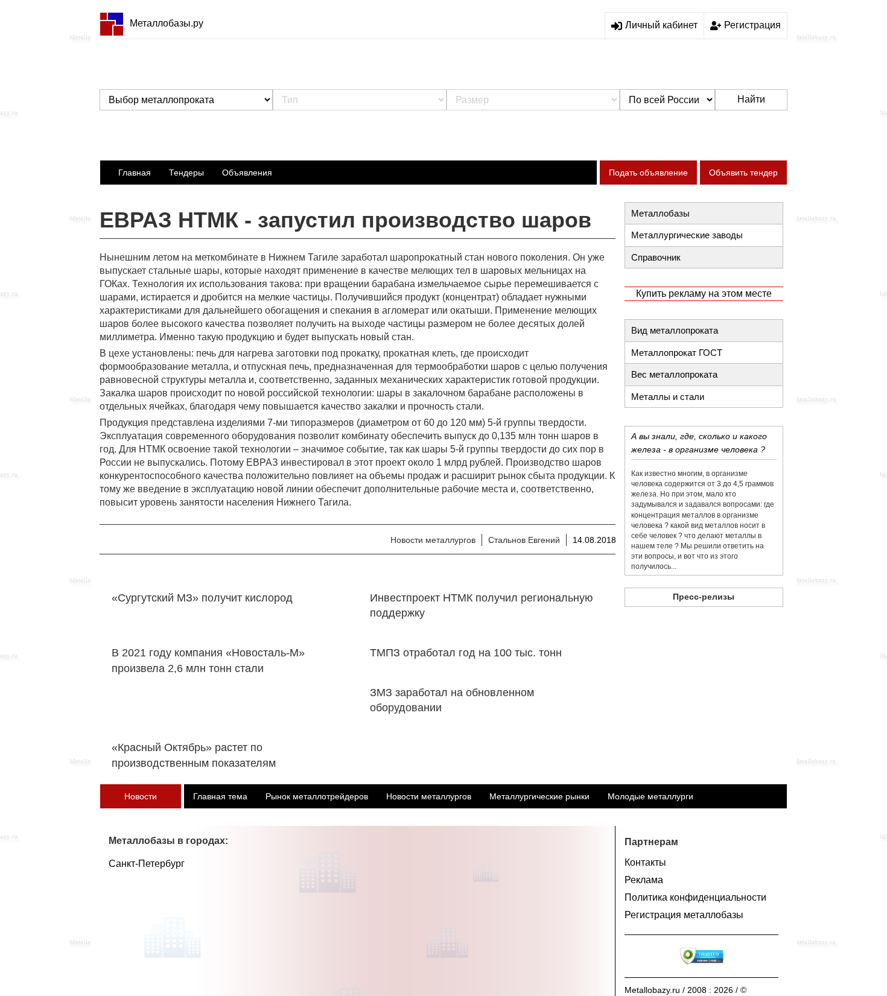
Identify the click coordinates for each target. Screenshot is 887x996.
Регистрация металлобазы (684, 915)
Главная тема (220, 796)
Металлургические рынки (539, 796)
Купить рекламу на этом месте (704, 293)
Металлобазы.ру (166, 23)
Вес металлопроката (674, 374)
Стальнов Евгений (524, 540)
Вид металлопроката (674, 330)
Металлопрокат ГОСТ (676, 352)
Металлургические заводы (687, 235)
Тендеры (186, 172)
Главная (134, 172)
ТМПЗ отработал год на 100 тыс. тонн (466, 653)
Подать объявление (648, 172)
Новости (140, 796)
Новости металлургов (432, 540)
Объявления (247, 172)
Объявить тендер (743, 172)
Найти (751, 99)
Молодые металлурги (650, 796)
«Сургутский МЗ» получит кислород (202, 598)
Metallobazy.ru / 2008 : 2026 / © (685, 990)
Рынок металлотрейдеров (316, 796)
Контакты (645, 862)
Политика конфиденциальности (695, 897)
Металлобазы (660, 213)
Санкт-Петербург (147, 863)
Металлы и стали (667, 397)
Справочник (656, 257)
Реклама (644, 880)
